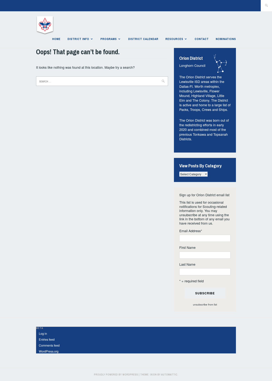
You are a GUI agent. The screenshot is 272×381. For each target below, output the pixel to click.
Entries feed (47, 339)
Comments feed (49, 345)
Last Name (187, 264)
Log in (43, 333)
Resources (174, 39)
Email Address (190, 230)
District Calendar (143, 39)
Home (56, 39)
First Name (187, 247)
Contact (202, 39)
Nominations (226, 39)
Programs (108, 39)
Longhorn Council (192, 65)
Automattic (169, 374)
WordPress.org (48, 351)
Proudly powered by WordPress (116, 374)
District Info (78, 39)
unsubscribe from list (205, 304)
